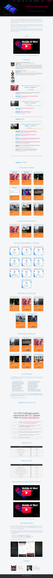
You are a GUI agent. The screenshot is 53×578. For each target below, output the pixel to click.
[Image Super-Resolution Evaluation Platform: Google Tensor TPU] (15, 237)
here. (27, 397)
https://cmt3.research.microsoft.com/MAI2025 (25, 437)
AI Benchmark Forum (31, 518)
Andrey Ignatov (23, 63)
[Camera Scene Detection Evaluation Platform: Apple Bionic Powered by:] (38, 368)
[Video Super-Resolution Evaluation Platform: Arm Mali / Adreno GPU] (38, 185)
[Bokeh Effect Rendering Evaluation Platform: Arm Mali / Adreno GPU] (15, 215)
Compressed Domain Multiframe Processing (26, 111)
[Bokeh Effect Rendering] (27, 277)
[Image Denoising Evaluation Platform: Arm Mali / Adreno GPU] (38, 200)
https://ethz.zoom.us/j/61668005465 (33, 55)
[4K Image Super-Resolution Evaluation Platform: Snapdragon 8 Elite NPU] (15, 185)
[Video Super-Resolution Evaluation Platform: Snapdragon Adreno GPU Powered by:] (15, 368)
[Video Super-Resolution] (26, 288)
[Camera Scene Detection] (15, 277)
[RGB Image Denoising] (38, 277)
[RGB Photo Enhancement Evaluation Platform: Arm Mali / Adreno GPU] (27, 215)
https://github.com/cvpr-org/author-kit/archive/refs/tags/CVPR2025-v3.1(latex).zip (27, 426)
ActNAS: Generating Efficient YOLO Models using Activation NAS (28, 134)
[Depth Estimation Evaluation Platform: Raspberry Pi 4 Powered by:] (32, 328)
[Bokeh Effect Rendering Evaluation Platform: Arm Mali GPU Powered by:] (21, 328)
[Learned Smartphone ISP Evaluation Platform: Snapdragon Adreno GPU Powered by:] (38, 311)
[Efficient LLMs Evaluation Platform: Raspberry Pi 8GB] (15, 200)
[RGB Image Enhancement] (27, 266)
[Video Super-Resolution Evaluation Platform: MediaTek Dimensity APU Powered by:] (15, 311)
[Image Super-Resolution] (15, 255)
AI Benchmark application (16, 532)
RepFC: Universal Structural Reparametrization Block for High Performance (29, 149)
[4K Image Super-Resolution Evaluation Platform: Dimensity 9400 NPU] (27, 185)
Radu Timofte (35, 566)
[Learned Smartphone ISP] (38, 255)
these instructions (30, 417)
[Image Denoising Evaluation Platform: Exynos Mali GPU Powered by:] (27, 352)
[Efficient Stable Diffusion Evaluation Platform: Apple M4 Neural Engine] (27, 200)
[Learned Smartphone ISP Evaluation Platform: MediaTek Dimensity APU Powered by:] (15, 352)
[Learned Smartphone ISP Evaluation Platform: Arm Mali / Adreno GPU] (38, 215)
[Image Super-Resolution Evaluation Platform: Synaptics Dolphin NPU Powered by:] (27, 311)
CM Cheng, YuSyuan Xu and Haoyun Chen (26, 71)
